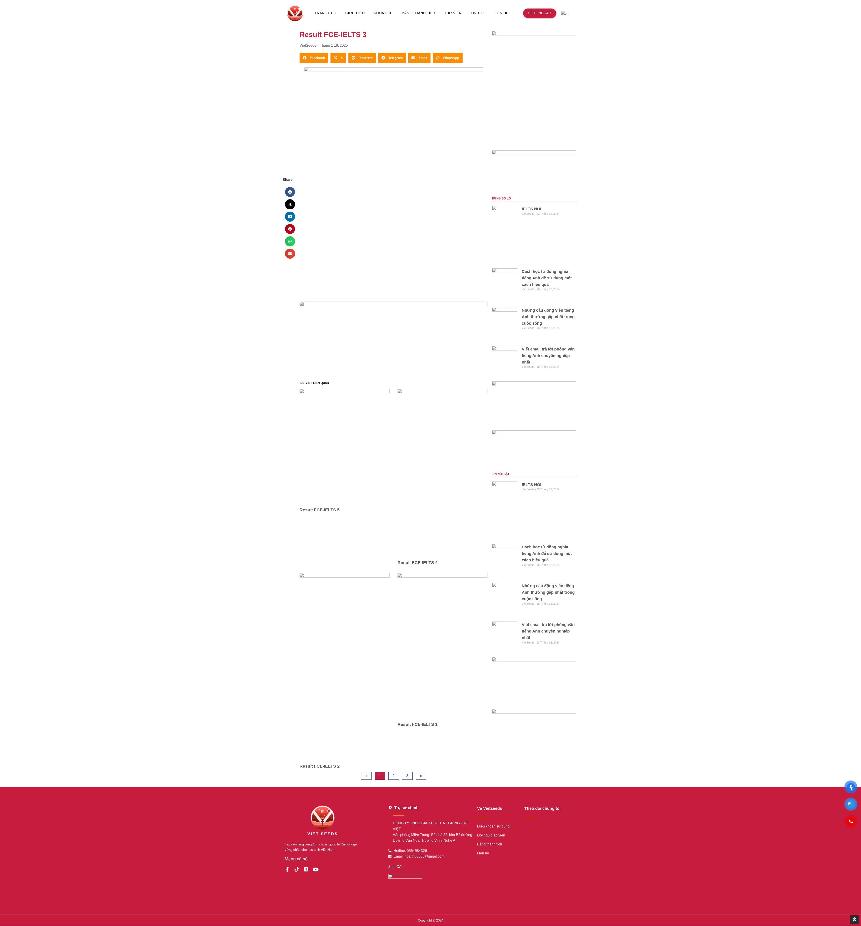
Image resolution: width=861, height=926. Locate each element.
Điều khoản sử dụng (493, 826)
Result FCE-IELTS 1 (418, 724)
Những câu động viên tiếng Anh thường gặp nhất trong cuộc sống (548, 317)
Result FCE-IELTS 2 (320, 766)
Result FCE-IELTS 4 (418, 562)
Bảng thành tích (418, 13)
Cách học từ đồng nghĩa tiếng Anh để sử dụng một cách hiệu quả (547, 278)
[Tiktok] (296, 869)
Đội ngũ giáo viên (491, 835)
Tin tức (478, 13)
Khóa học (383, 13)
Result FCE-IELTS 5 (320, 510)
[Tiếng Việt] (566, 13)
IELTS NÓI (531, 209)
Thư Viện (453, 13)
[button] (290, 192)
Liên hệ (501, 13)
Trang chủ (325, 13)
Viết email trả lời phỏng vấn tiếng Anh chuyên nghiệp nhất (548, 355)
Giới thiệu (355, 13)
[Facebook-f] (287, 869)
